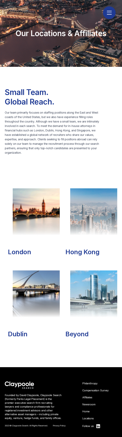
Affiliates (87, 397)
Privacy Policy (59, 425)
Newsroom (88, 404)
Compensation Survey (95, 390)
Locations (88, 418)
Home (85, 411)
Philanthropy (90, 383)
